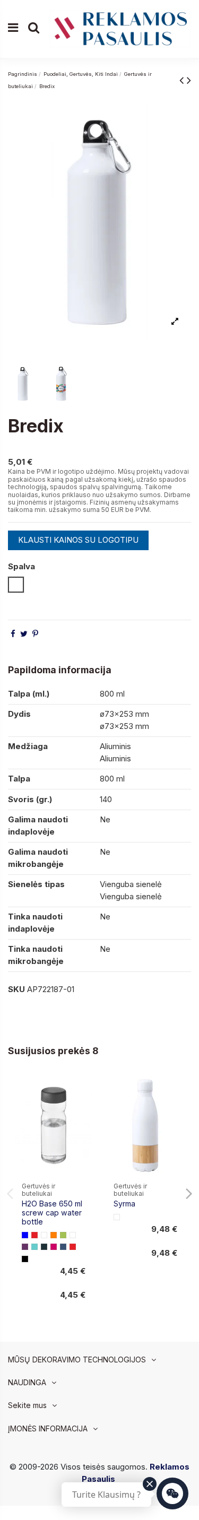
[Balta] (44, 1235)
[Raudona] (34, 1235)
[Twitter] (24, 634)
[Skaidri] (73, 1235)
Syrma (124, 1203)
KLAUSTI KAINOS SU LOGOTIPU (78, 540)
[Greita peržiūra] (84, 1111)
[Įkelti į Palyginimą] (84, 1092)
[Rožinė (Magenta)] (53, 1247)
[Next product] (189, 80)
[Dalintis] (13, 634)
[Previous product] (183, 80)
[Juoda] (25, 1259)
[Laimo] (63, 1235)
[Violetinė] (25, 1247)
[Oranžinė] (53, 1235)
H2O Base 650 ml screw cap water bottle (52, 1212)
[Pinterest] (35, 634)
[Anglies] (44, 1247)
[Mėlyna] (25, 1235)
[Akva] (34, 1247)
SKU (16, 989)
